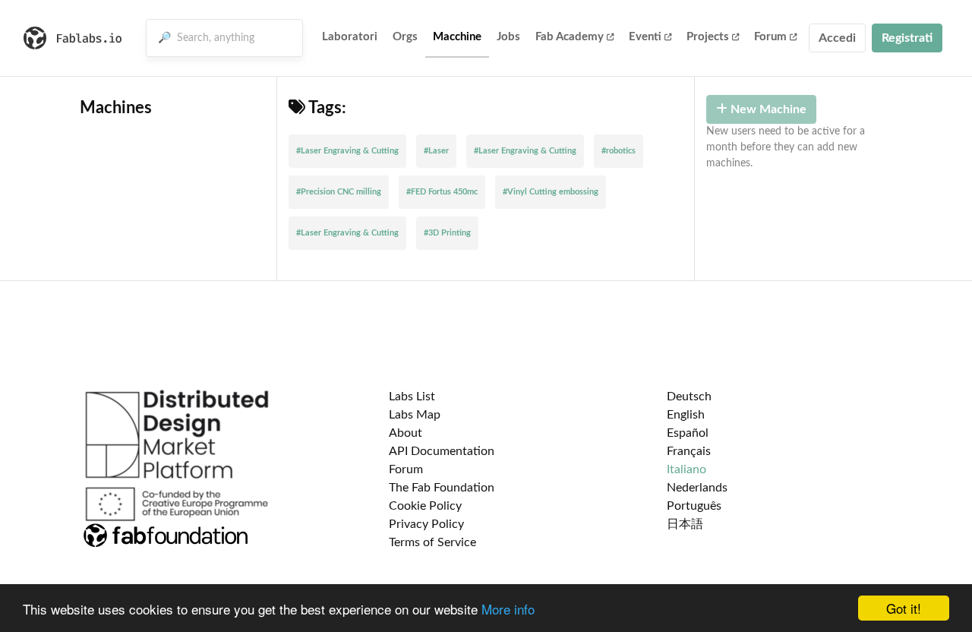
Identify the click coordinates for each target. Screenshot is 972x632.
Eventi (645, 37)
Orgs (405, 37)
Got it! (903, 608)
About (405, 433)
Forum (770, 37)
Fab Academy (569, 37)
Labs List (412, 396)
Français (689, 451)
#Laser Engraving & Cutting (347, 151)
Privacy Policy (426, 524)
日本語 (685, 524)
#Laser (436, 151)
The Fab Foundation (441, 488)
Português (694, 506)
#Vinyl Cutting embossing (550, 192)
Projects (707, 37)
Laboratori (349, 37)
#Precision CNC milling (338, 192)
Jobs (508, 37)
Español (687, 433)
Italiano (686, 469)
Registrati (907, 38)
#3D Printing (447, 233)
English (686, 415)
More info (508, 608)
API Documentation (441, 451)
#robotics (618, 151)
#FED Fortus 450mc (442, 192)
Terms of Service (432, 542)
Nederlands (697, 488)
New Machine (766, 109)
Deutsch (689, 396)
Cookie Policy (425, 506)
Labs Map (414, 415)
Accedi (837, 38)
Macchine (457, 37)
